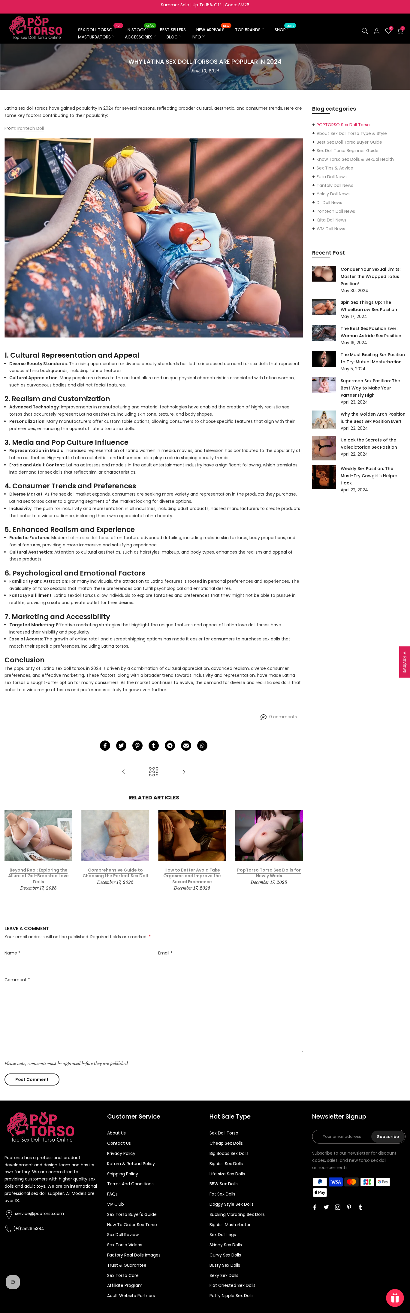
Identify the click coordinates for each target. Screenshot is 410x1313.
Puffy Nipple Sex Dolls (232, 1296)
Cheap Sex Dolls (226, 1143)
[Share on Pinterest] (137, 745)
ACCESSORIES (138, 37)
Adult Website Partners (131, 1296)
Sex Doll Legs (223, 1235)
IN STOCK (140, 29)
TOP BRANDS (248, 30)
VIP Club (115, 1204)
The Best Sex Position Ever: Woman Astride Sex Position (371, 332)
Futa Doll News (332, 177)
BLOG (172, 37)
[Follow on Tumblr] (360, 1207)
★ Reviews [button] (405, 662)
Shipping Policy (122, 1174)
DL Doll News (329, 203)
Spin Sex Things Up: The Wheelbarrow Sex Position (369, 306)
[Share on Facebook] (105, 745)
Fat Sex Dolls (222, 1194)
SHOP (284, 29)
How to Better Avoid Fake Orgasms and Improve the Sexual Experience (192, 875)
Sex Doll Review (123, 1235)
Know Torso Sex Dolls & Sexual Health (355, 159)
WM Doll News (331, 229)
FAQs (112, 1194)
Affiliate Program (125, 1285)
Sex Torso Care (123, 1275)
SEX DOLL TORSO (99, 29)
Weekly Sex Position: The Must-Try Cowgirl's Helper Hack (369, 476)
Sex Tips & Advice (335, 168)
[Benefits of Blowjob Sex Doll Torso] (124, 772)
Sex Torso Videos (124, 1245)
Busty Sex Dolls (225, 1265)
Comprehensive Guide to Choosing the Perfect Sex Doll (115, 873)
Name (12, 953)
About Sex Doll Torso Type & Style (352, 133)
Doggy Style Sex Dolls (232, 1204)
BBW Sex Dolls (224, 1184)
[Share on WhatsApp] (202, 745)
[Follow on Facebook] (315, 1207)
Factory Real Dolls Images (134, 1255)
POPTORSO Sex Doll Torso (343, 125)
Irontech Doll (30, 128)
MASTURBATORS (94, 37)
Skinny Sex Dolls (226, 1245)
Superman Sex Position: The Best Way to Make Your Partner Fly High (370, 388)
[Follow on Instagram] (337, 1207)
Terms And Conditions (130, 1184)
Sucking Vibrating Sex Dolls (237, 1214)
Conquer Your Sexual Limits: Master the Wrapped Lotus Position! (370, 276)
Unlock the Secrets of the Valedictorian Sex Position (369, 443)
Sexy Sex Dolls (224, 1275)
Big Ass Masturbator (230, 1225)
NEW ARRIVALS (212, 29)
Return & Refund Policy (131, 1164)
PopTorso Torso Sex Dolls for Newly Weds (269, 873)
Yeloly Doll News (333, 194)
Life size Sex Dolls (227, 1174)
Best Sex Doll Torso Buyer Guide (349, 142)
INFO (196, 37)
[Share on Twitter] (121, 745)
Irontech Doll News (336, 211)
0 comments (283, 717)
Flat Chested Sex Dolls (232, 1285)
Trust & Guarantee (126, 1265)
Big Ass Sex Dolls (226, 1164)
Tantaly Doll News (335, 185)
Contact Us (119, 1143)
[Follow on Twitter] (326, 1207)
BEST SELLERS (173, 30)
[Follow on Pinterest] (349, 1207)
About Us (116, 1133)
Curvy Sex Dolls (225, 1255)
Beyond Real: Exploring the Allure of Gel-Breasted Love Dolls (38, 875)
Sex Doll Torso (224, 1133)
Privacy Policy (121, 1153)
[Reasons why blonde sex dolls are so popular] (184, 772)
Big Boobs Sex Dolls (229, 1153)
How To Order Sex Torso (132, 1225)
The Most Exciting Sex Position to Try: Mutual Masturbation (373, 358)
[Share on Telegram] (170, 745)
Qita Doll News (331, 220)
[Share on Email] (186, 745)
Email (165, 953)
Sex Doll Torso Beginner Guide (347, 151)
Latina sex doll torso (89, 538)
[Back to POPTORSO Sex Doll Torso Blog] (154, 772)
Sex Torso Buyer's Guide (132, 1214)
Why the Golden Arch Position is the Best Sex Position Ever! (373, 417)
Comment (17, 980)
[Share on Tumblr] (154, 745)
